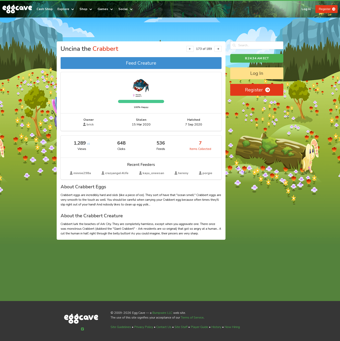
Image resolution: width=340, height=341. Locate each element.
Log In (306, 9)
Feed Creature (141, 63)
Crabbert (105, 49)
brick (90, 124)
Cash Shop (45, 9)
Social (123, 9)
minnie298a (82, 173)
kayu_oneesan (153, 173)
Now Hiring (232, 327)
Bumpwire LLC (162, 313)
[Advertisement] (170, 31)
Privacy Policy (143, 327)
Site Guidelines (121, 327)
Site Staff (181, 327)
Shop (83, 9)
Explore (63, 9)
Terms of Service (192, 317)
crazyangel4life (116, 173)
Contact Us (163, 327)
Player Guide (199, 327)
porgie (207, 173)
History (216, 327)
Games (103, 9)
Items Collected (200, 149)
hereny (182, 173)
